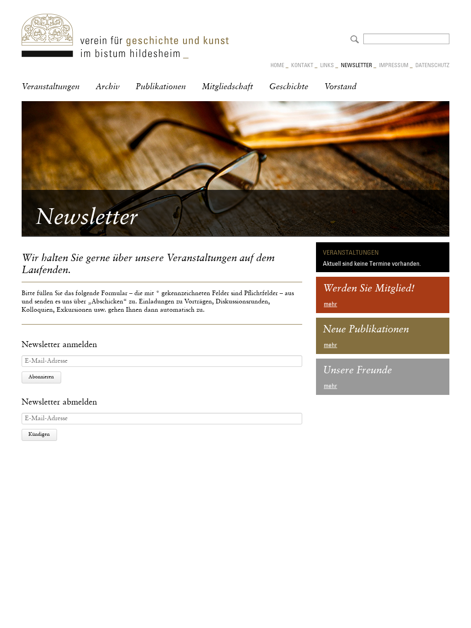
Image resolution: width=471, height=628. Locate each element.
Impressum (393, 65)
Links (327, 65)
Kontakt (302, 65)
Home (277, 65)
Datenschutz (432, 65)
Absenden (353, 38)
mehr (330, 304)
